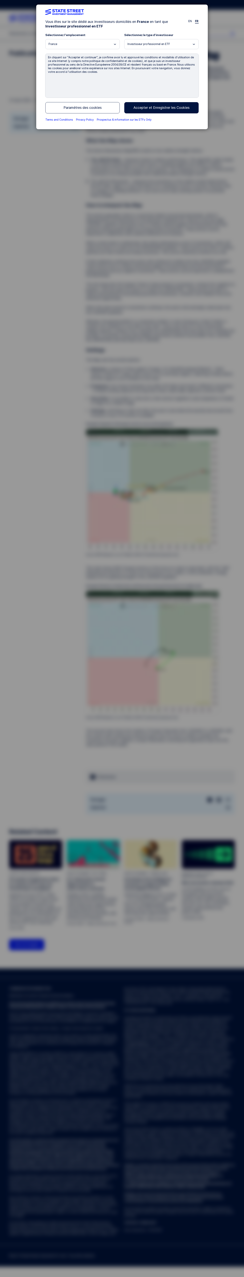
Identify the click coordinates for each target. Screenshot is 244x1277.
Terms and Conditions (59, 119)
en (190, 21)
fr (197, 21)
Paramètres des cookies (82, 108)
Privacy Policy (85, 119)
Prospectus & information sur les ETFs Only (124, 119)
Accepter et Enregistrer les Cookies (161, 108)
